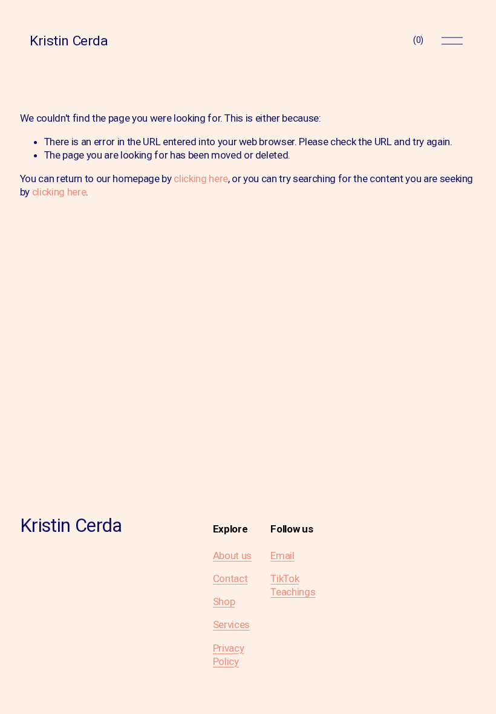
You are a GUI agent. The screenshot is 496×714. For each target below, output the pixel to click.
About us (232, 555)
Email (282, 555)
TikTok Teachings (292, 585)
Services (231, 624)
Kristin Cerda (69, 41)
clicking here (201, 178)
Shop (224, 601)
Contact (230, 578)
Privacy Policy (228, 654)
